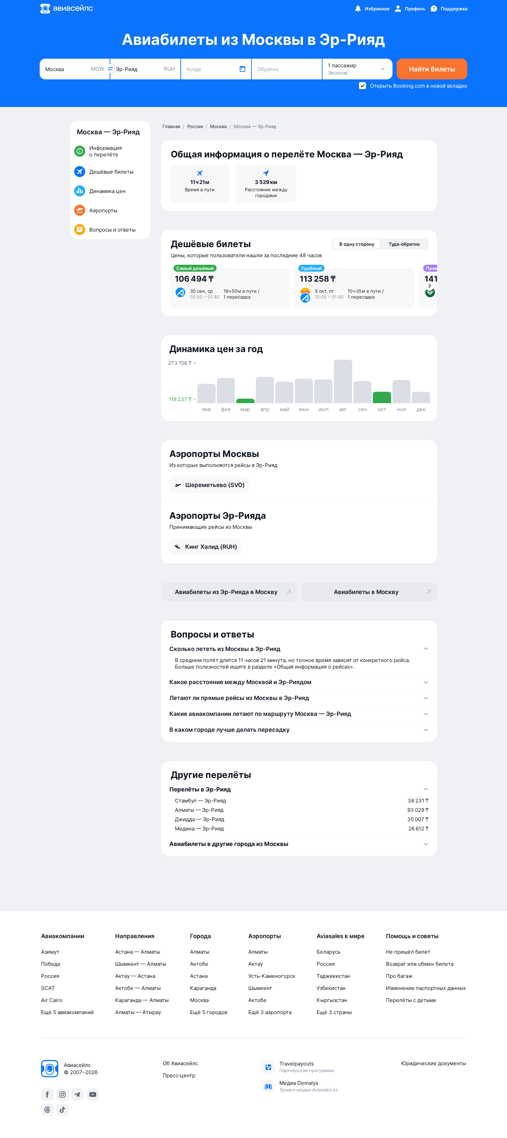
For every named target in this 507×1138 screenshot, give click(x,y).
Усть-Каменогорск (271, 976)
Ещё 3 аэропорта (269, 1012)
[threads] (47, 1110)
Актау (255, 964)
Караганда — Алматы (142, 1000)
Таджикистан (333, 976)
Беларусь (328, 952)
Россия (50, 976)
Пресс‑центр (179, 1075)
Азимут (50, 952)
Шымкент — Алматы (140, 964)
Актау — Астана (135, 976)
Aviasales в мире (341, 936)
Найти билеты (432, 69)
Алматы (199, 952)
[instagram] (62, 1094)
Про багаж (399, 976)
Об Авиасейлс (180, 1063)
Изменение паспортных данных (426, 988)
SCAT (48, 988)
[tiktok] (62, 1110)
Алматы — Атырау (138, 1012)
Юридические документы (433, 1063)
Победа (50, 964)
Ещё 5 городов (208, 1012)
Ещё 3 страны (334, 1012)
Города (200, 936)
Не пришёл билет (408, 952)
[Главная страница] (66, 8)
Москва (199, 1000)
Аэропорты (264, 936)
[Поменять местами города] (110, 68)
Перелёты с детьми (411, 1000)
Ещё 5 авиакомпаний (67, 1012)
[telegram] (77, 1094)
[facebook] (47, 1094)
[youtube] (93, 1094)
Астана (199, 976)
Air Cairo (51, 1000)
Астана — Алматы (137, 952)
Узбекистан (331, 988)
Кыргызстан (332, 1000)
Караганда (203, 988)
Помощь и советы (412, 936)
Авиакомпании (62, 936)
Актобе (199, 964)
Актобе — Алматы (138, 988)
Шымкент (260, 988)
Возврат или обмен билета (420, 964)
